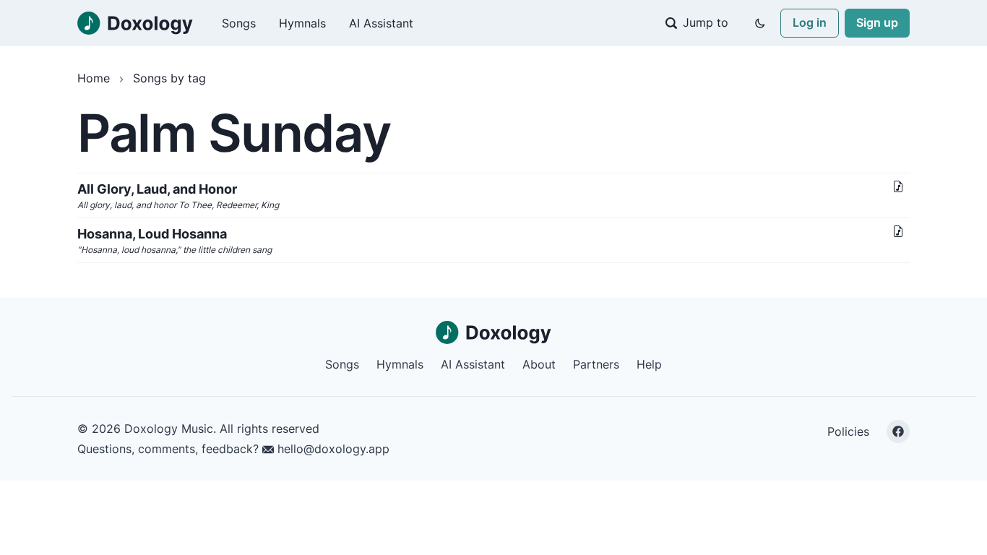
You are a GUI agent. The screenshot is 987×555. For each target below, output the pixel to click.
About (539, 364)
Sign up (877, 22)
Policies (848, 431)
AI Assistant (381, 23)
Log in (810, 22)
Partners (596, 364)
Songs (239, 23)
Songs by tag (169, 78)
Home (93, 78)
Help (649, 364)
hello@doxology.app (331, 449)
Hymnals (302, 23)
